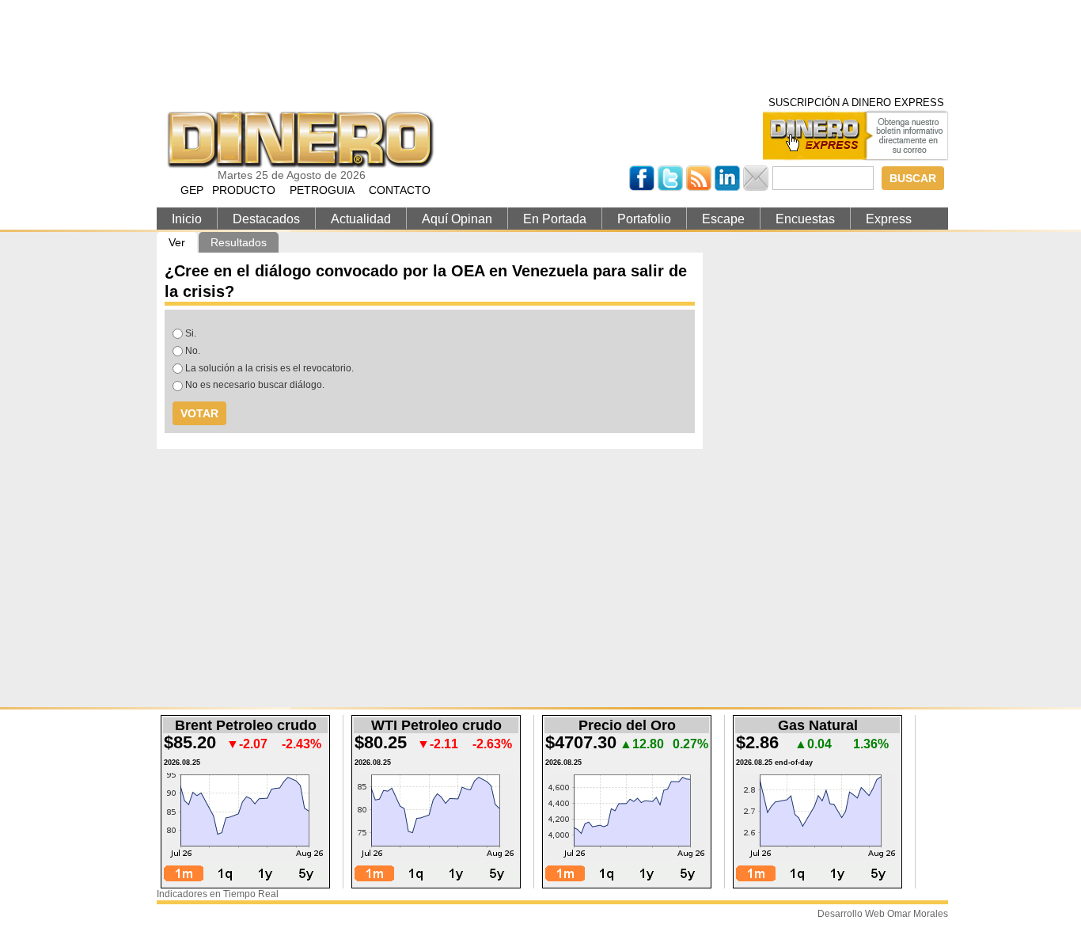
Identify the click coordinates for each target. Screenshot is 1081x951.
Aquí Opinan (457, 219)
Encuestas (805, 219)
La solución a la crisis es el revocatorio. (269, 368)
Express (889, 219)
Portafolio (644, 219)
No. (192, 350)
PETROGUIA (322, 190)
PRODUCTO (243, 190)
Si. (190, 333)
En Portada (554, 219)
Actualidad (361, 219)
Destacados (266, 219)
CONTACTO (400, 190)
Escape (723, 219)
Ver (183, 242)
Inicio (187, 219)
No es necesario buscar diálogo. (254, 384)
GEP (191, 190)
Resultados (239, 242)
